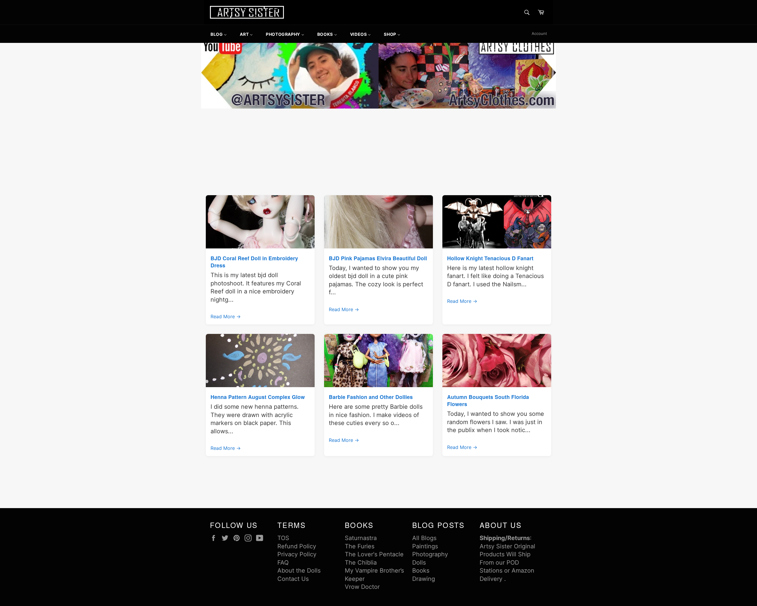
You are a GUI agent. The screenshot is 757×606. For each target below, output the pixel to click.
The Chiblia (361, 562)
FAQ (283, 562)
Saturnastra (361, 538)
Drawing (423, 578)
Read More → (226, 316)
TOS (283, 538)
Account (539, 33)
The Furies (359, 546)
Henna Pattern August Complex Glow (258, 396)
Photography (430, 554)
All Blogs (424, 538)
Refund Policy (296, 546)
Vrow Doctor (362, 586)
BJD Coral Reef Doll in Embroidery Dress (254, 261)
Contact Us (293, 578)
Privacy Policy (296, 554)
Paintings (425, 546)
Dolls (419, 562)
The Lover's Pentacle (374, 554)
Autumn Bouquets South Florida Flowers (488, 400)
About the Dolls (299, 570)
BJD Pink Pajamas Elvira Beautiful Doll (378, 258)
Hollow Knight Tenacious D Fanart (490, 258)
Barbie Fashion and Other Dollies (371, 396)
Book (419, 570)
